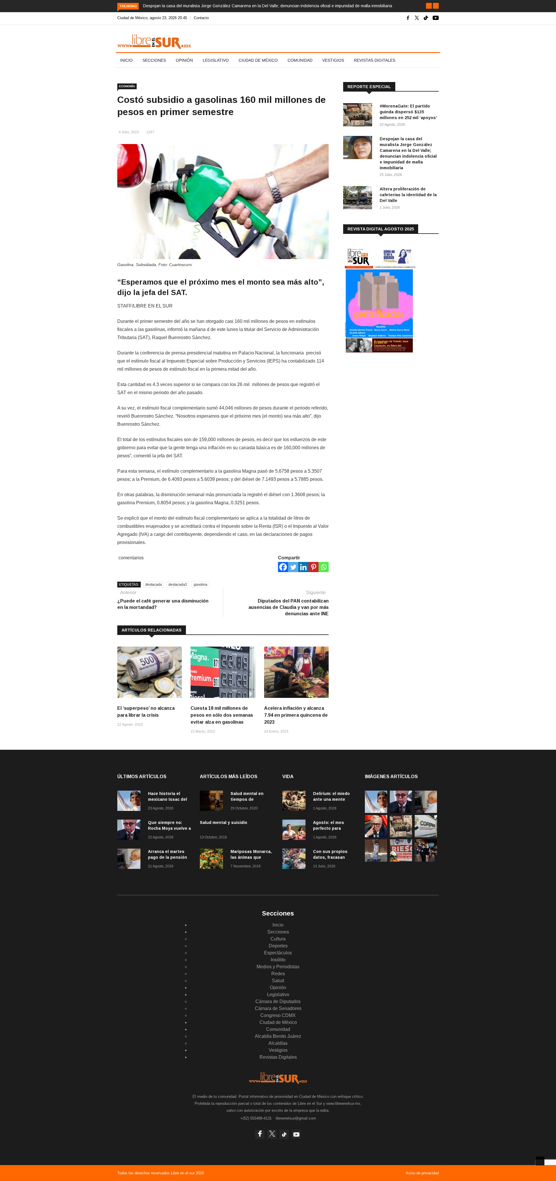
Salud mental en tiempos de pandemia (247, 799)
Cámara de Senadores (278, 1008)
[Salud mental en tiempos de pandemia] (213, 802)
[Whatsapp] (324, 567)
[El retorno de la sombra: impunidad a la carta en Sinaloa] (376, 835)
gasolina (200, 585)
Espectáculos (278, 952)
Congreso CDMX (278, 1015)
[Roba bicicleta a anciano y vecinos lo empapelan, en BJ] (376, 860)
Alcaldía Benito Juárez (278, 1036)
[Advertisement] (386, 405)
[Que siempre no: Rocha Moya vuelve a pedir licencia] (130, 831)
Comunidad (300, 60)
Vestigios (333, 60)
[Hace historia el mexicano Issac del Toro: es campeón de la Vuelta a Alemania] (130, 802)
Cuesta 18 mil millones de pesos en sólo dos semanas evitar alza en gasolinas (222, 715)
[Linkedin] (303, 567)
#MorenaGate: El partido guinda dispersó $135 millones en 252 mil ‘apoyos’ (408, 112)
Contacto (201, 18)
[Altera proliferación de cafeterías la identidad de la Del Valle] (359, 198)
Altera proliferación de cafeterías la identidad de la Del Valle (408, 195)
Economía (127, 86)
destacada (153, 585)
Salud (278, 980)
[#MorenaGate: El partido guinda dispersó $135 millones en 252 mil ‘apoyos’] (359, 115)
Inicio (126, 60)
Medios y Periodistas (278, 966)
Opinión (184, 60)
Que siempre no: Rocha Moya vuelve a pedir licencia (169, 828)
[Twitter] (293, 567)
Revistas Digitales (374, 60)
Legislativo (216, 60)
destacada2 (178, 585)
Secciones (154, 60)
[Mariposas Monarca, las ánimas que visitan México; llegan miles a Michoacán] (213, 860)
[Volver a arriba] (540, 1161)
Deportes (278, 945)
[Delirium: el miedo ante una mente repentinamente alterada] (295, 802)
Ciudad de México (258, 60)
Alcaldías (278, 1043)
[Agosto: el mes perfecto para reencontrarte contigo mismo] (295, 831)
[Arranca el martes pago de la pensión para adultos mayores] (130, 860)
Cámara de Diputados (278, 1001)
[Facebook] (283, 567)
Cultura (278, 938)
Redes (278, 973)
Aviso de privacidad (422, 1173)
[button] (429, 6)
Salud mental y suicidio (223, 822)
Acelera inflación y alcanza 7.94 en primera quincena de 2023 (296, 715)
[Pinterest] (313, 567)
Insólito (278, 959)
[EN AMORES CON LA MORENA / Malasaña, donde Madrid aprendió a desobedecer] (426, 860)
